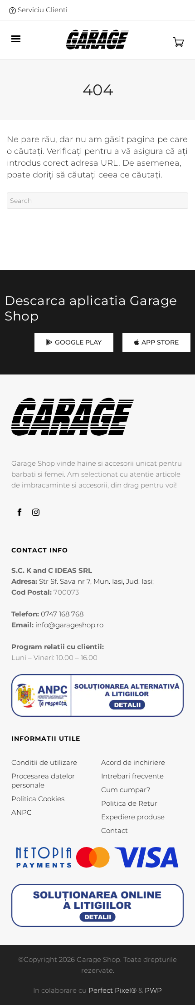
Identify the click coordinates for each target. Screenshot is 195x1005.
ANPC (21, 812)
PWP (153, 990)
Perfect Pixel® (112, 990)
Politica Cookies (37, 798)
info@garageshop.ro (69, 625)
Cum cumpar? (125, 789)
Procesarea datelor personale (43, 780)
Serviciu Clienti (42, 9)
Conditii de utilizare (44, 762)
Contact (114, 830)
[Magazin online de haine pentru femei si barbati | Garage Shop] (72, 417)
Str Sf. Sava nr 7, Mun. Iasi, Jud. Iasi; (96, 581)
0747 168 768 (62, 614)
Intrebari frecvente (132, 776)
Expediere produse (133, 817)
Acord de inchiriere (133, 762)
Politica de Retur (129, 803)
